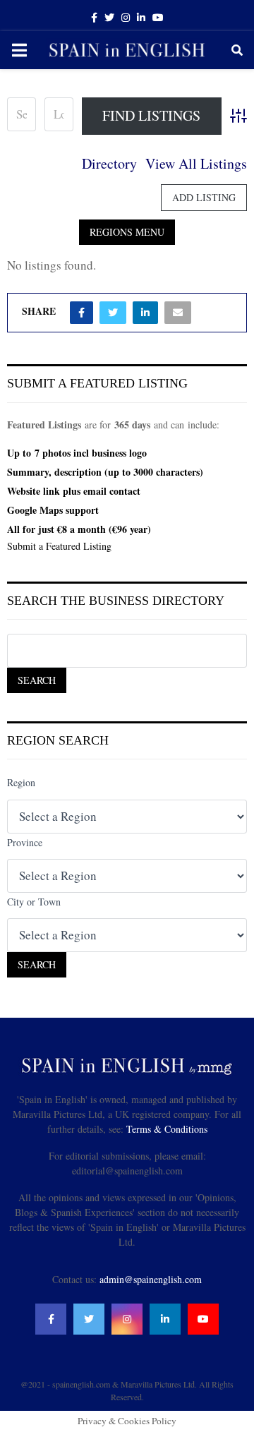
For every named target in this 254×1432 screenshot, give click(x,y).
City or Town (34, 901)
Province (24, 842)
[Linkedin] (165, 1319)
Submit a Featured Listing (59, 546)
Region (21, 782)
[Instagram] (127, 1319)
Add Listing (204, 197)
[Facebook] (50, 1319)
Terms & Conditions (166, 1129)
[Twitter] (88, 1319)
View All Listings (196, 163)
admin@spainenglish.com (150, 1279)
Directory (109, 163)
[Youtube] (203, 1319)
